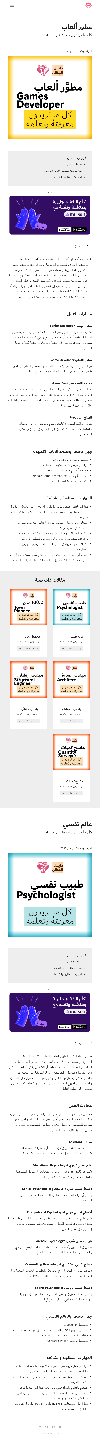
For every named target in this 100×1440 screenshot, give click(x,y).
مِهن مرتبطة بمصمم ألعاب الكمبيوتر (63, 170)
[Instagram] (53, 1426)
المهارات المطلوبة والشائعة (68, 177)
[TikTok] (39, 1426)
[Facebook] (46, 1426)
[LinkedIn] (60, 1426)
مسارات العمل (74, 164)
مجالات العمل (74, 961)
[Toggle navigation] (12, 5)
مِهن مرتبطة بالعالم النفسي (67, 968)
